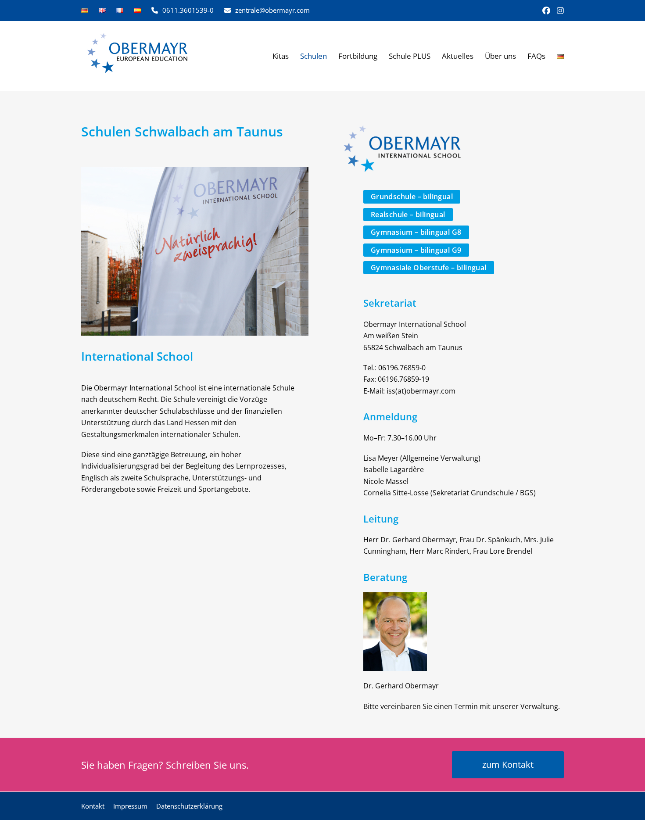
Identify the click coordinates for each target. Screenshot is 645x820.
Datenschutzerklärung (189, 806)
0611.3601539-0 (188, 10)
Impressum (130, 806)
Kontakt (92, 806)
